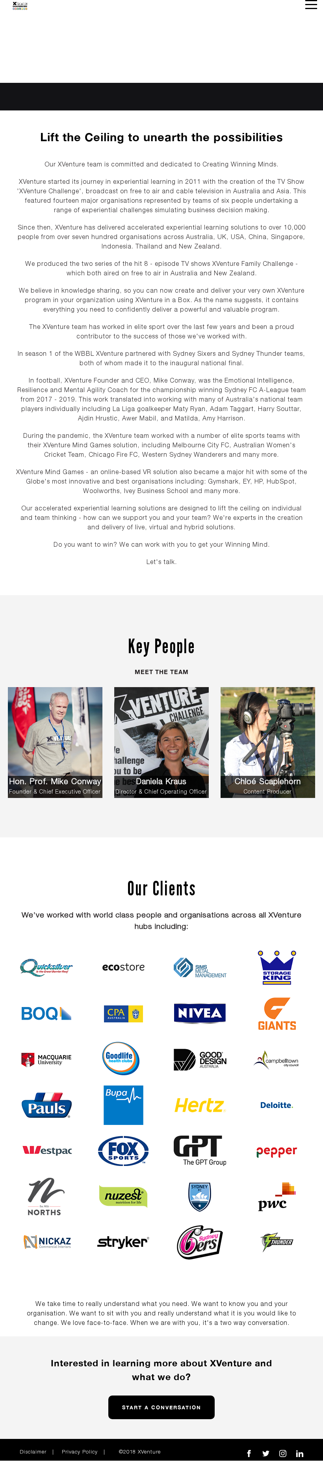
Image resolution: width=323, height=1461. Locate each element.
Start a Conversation (161, 1407)
